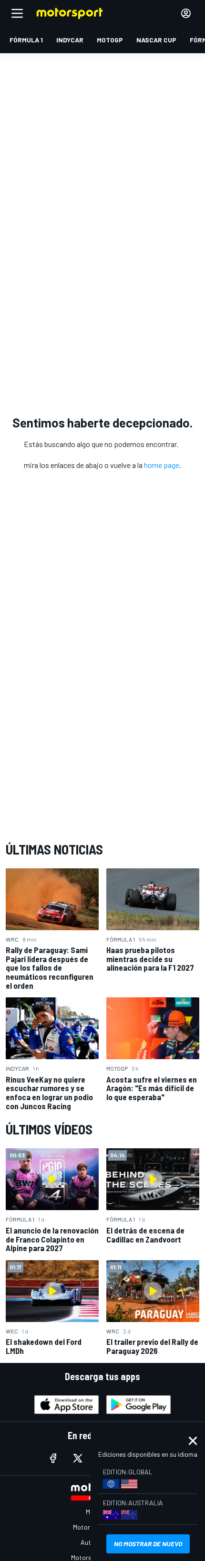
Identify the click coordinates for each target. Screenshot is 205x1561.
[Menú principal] (17, 13)
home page (161, 464)
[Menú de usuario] (185, 13)
